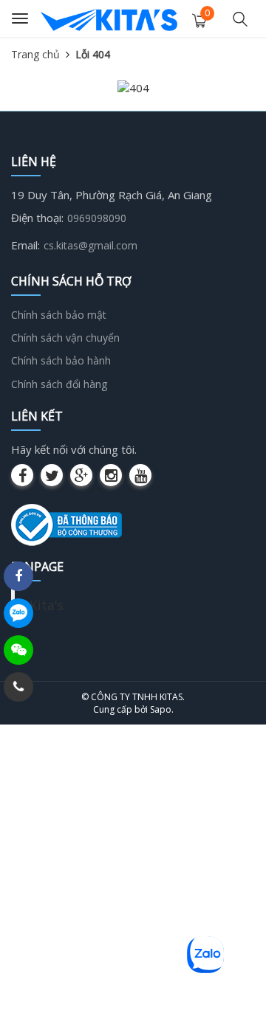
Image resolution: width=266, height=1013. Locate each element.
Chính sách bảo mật (58, 315)
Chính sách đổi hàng (59, 384)
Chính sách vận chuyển (65, 338)
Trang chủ (35, 54)
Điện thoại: (37, 217)
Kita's (47, 605)
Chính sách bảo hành (61, 360)
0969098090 (96, 218)
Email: (25, 245)
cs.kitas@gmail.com (90, 245)
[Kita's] (109, 18)
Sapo (160, 709)
